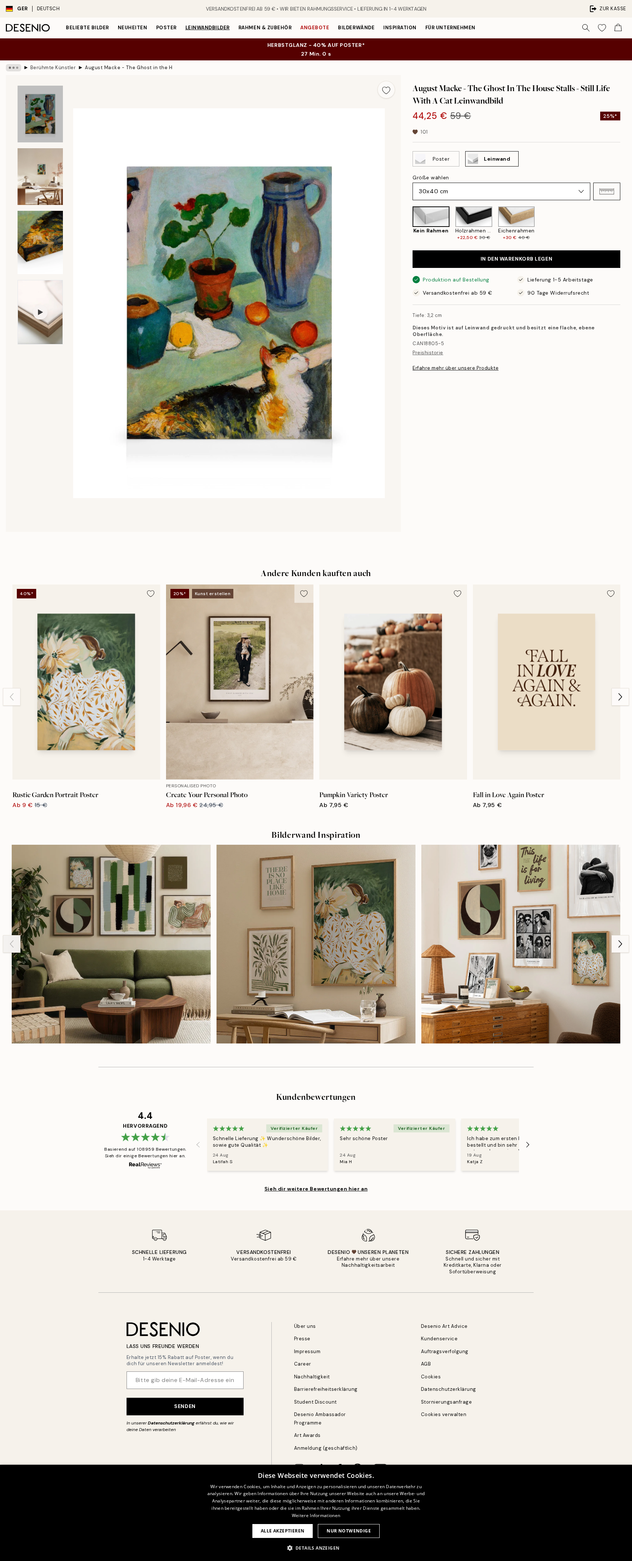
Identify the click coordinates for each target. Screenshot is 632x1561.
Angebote (314, 28)
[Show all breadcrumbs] (13, 67)
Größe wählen (431, 177)
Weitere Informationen (316, 1515)
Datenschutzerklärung (171, 1423)
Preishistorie (428, 353)
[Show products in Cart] (618, 28)
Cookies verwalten (444, 1414)
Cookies (431, 1377)
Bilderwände (356, 28)
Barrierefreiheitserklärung (326, 1389)
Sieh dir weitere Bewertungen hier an (316, 1188)
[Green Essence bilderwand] (111, 944)
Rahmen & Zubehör (264, 28)
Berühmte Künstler (53, 67)
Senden (184, 1406)
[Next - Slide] (626, 224)
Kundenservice (439, 1339)
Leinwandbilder (207, 28)
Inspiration (400, 28)
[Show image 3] (40, 242)
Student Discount (315, 1402)
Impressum (307, 1351)
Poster (166, 28)
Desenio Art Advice (444, 1326)
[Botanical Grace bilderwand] (316, 944)
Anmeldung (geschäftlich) (326, 1448)
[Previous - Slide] (407, 224)
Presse (302, 1339)
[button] (606, 191)
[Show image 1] (40, 114)
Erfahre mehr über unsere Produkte (456, 368)
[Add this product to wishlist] (386, 89)
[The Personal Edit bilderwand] (520, 944)
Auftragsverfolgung (445, 1351)
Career (302, 1364)
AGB (426, 1364)
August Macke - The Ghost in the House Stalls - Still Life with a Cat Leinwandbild (129, 67)
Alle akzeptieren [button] (282, 1531)
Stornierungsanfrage (446, 1402)
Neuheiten (132, 28)
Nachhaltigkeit (312, 1377)
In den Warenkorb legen (516, 258)
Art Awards (307, 1435)
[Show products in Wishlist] (602, 28)
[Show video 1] (40, 312)
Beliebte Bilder (87, 28)
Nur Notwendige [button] (349, 1531)
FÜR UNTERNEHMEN (450, 28)
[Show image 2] (40, 176)
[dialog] (316, 1513)
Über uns (305, 1326)
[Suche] (586, 28)
